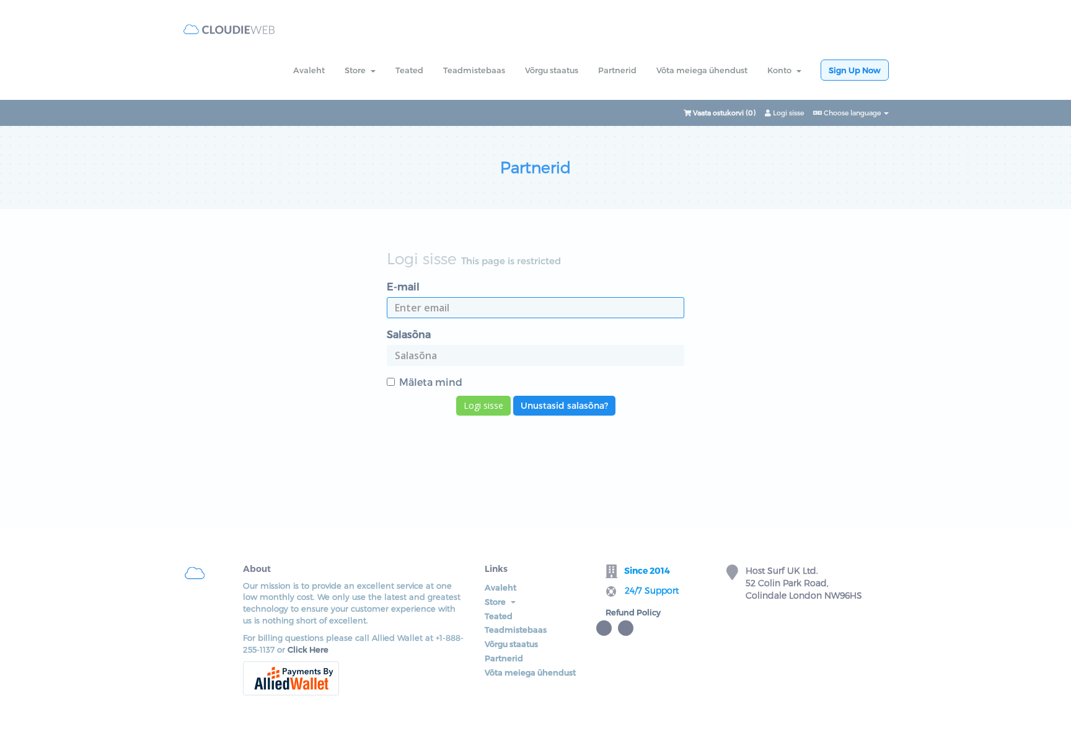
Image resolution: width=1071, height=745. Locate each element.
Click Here (308, 649)
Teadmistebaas (474, 70)
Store (357, 70)
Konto (781, 70)
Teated (409, 70)
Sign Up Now (855, 70)
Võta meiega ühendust (701, 70)
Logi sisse (787, 113)
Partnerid (617, 70)
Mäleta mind (430, 382)
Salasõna (409, 334)
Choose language (852, 113)
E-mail (403, 286)
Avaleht (309, 70)
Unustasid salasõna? (564, 405)
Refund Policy (633, 612)
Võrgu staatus (551, 70)
